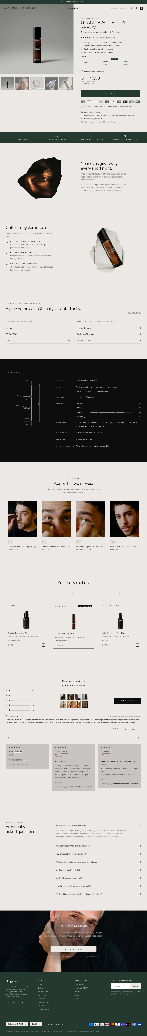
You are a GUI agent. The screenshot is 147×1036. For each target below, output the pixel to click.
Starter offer (42, 995)
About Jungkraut (80, 984)
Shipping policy (57, 1031)
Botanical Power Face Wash (18, 633)
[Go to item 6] (70, 704)
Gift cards (41, 1006)
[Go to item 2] (70, 697)
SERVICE (114, 8)
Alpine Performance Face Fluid (113, 633)
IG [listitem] (8, 1002)
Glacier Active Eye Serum (64, 634)
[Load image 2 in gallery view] (22, 83)
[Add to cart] (43, 645)
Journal (77, 991)
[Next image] (69, 36)
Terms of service (46, 1031)
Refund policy (25, 1031)
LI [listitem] (23, 1002)
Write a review (127, 701)
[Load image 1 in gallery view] (7, 83)
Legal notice (82, 1031)
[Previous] (9, 738)
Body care (41, 988)
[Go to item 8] (85, 704)
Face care (41, 984)
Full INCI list (134, 312)
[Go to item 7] (77, 704)
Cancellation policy (93, 1031)
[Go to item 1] (63, 697)
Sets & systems (43, 991)
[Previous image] (4, 36)
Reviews (77, 995)
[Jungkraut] (19, 981)
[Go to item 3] (77, 697)
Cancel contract (56, 1024)
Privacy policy (35, 1031)
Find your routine (43, 1009)
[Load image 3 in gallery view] (37, 83)
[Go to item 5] (63, 704)
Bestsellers (41, 999)
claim (135, 986)
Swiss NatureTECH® (81, 988)
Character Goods (43, 1002)
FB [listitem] (13, 1002)
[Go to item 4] (85, 697)
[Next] (137, 738)
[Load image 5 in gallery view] (66, 83)
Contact (77, 999)
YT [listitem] (18, 1002)
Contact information (70, 1031)
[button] (131, 8)
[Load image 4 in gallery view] (51, 83)
